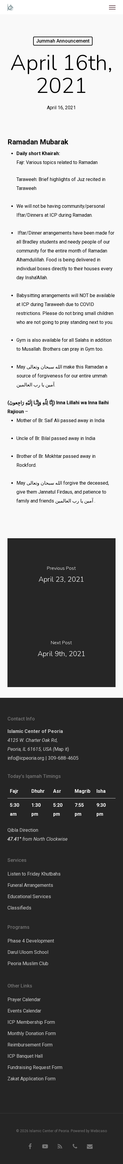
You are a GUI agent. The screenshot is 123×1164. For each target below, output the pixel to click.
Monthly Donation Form (31, 1033)
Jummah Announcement (63, 41)
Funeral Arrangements (30, 885)
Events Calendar (24, 1011)
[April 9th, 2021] (61, 650)
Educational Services (29, 896)
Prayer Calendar (24, 999)
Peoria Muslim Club (27, 963)
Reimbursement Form (30, 1045)
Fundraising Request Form (34, 1067)
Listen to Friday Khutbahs (34, 874)
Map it (60, 749)
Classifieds (19, 908)
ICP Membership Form (31, 1022)
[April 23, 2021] (61, 575)
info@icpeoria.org (25, 758)
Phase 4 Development (30, 941)
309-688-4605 (63, 758)
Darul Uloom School (27, 952)
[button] (112, 7)
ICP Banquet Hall (25, 1056)
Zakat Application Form (31, 1079)
